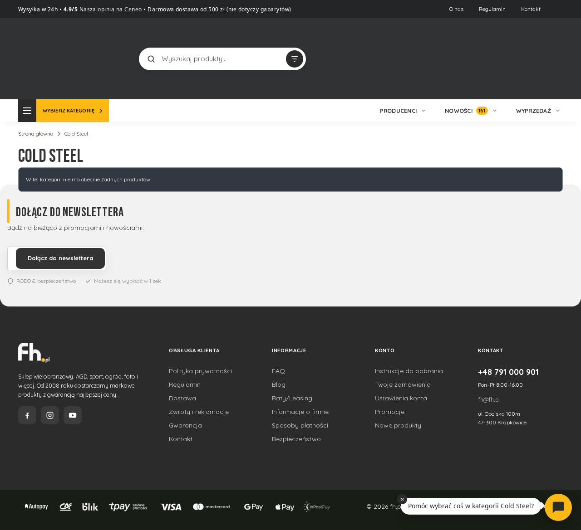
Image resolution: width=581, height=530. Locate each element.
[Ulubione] (554, 59)
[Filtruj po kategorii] (294, 59)
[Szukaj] (151, 59)
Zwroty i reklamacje (199, 412)
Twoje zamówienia (403, 384)
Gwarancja (185, 425)
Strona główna (36, 133)
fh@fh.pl (489, 399)
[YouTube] (73, 415)
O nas (456, 8)
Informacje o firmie (300, 412)
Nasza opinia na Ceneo (110, 9)
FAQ (278, 371)
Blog (279, 384)
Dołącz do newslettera (60, 258)
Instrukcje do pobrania (409, 371)
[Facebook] (27, 415)
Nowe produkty (398, 425)
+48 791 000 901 (508, 372)
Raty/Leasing (292, 398)
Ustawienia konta (401, 398)
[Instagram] (50, 415)
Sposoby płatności (300, 425)
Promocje (389, 412)
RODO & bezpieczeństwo (46, 280)
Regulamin (492, 8)
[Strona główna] (52, 57)
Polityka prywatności (200, 371)
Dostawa (182, 398)
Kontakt (531, 8)
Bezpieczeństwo (296, 439)
